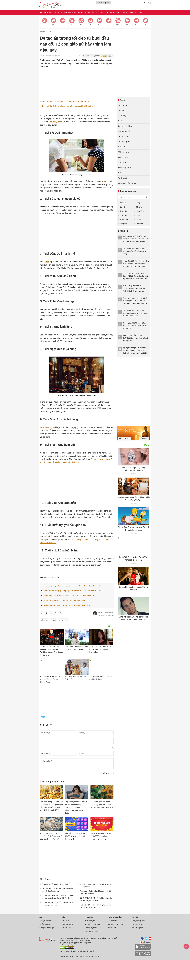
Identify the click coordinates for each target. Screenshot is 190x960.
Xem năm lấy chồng (125, 126)
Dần (62, 25)
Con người (139, 215)
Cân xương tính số (124, 168)
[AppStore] (143, 956)
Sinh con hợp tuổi (124, 131)
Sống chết (123, 224)
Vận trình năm (123, 121)
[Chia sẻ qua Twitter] (46, 613)
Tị (90, 25)
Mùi (109, 25)
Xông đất (121, 110)
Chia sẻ (145, 438)
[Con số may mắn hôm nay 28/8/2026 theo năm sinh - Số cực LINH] (76, 824)
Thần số (125, 12)
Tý (44, 25)
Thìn (81, 25)
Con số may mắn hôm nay (127, 183)
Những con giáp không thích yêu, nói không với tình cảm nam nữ (67, 605)
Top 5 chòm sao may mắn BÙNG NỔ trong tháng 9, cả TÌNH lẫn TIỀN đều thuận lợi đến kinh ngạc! (135, 300)
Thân (118, 25)
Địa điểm (139, 220)
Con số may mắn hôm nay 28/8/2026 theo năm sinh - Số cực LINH (75, 836)
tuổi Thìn (102, 309)
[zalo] (51, 613)
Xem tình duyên (123, 136)
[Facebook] (142, 939)
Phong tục (133, 12)
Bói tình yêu (112, 928)
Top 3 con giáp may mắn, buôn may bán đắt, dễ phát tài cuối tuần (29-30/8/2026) (101, 804)
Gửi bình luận (108, 773)
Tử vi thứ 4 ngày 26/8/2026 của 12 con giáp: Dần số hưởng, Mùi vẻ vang (135, 251)
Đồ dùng (139, 207)
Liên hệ (96, 956)
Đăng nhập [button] (147, 3)
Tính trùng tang (123, 152)
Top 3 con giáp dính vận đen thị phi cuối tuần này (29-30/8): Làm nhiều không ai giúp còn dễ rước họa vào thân (76, 807)
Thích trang (125, 438)
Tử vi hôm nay (113, 920)
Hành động (140, 211)
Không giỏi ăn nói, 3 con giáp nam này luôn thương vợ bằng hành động (67, 106)
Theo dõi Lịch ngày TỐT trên (92, 56)
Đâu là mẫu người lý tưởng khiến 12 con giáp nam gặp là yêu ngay (66, 102)
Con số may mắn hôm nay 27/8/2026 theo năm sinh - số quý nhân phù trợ (100, 836)
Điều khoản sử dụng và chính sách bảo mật (79, 956)
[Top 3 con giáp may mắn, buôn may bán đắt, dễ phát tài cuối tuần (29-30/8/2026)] (101, 792)
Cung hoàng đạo (70, 12)
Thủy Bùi (101, 613)
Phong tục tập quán (138, 920)
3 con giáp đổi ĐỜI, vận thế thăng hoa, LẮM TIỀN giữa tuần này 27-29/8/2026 (135, 325)
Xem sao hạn (122, 105)
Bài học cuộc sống (138, 924)
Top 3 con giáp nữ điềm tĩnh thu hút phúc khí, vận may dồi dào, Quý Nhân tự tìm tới (51, 836)
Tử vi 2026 (65, 920)
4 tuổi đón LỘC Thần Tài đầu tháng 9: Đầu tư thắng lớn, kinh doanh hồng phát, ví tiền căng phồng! (136, 263)
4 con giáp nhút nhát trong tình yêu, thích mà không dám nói (65, 600)
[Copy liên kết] (60, 613)
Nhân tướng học (93, 12)
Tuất (136, 25)
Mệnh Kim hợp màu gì (92, 931)
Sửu (53, 25)
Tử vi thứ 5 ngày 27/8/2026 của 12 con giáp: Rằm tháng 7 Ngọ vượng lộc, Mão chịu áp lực (135, 313)
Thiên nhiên (124, 211)
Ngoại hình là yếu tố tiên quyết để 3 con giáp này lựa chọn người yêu (69, 596)
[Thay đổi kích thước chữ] (80, 56)
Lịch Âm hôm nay (44, 924)
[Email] (55, 613)
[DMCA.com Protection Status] (67, 949)
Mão (72, 25)
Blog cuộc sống (115, 12)
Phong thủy (82, 12)
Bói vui (60, 12)
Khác (140, 12)
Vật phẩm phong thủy (92, 924)
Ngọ (99, 25)
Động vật (139, 203)
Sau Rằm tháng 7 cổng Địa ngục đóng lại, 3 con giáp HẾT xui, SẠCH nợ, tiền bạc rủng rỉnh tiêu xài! (136, 238)
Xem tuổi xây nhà (124, 142)
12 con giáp (62, 620)
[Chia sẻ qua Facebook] (42, 613)
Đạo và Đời (104, 12)
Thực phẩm (124, 220)
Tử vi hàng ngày (67, 924)
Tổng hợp (139, 224)
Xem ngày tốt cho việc (46, 928)
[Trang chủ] (41, 12)
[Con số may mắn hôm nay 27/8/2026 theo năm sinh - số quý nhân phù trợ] (101, 824)
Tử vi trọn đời (122, 178)
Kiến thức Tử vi (123, 157)
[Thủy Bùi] (95, 613)
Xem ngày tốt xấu (45, 920)
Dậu (127, 25)
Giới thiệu (62, 956)
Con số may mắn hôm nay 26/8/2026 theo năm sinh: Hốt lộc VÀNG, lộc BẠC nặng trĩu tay (135, 288)
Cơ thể (122, 207)
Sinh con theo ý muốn (125, 173)
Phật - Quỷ (123, 215)
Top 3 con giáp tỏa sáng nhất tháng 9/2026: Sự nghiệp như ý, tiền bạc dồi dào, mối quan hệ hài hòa (136, 276)
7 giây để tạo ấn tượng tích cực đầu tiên (56, 884)
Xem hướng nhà (90, 920)
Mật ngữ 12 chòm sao (115, 924)
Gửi (112, 748)
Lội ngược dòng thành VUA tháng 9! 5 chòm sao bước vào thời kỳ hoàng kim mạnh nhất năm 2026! (135, 350)
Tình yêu (53, 620)
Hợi (146, 25)
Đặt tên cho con (123, 147)
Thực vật (123, 203)
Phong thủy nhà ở (91, 928)
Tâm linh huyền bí (137, 928)
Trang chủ (43, 31)
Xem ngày (47, 12)
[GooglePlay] (143, 949)
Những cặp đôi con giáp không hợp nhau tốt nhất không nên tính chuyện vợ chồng (73, 591)
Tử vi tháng (122, 116)
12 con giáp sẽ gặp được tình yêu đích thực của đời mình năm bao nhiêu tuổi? (72, 586)
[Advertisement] (72, 82)
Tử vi (54, 12)
